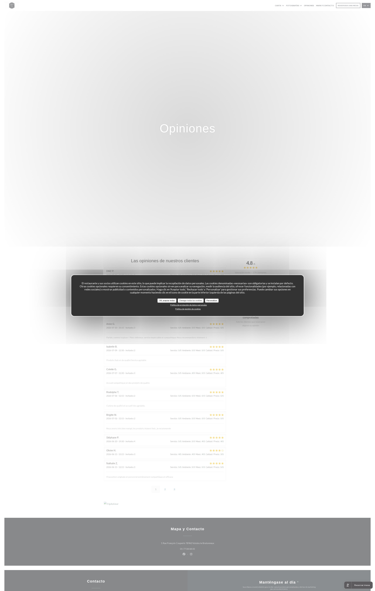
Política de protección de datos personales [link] (188, 305)
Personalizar (212, 300)
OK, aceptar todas (167, 300)
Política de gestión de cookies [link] (188, 309)
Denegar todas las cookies (190, 300)
